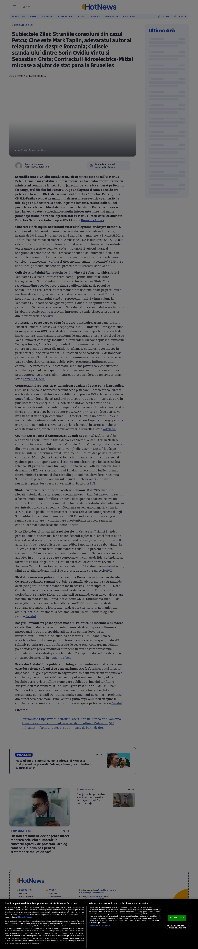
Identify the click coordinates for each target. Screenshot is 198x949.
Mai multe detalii (25, 917)
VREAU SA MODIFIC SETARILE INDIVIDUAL (176, 926)
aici (59, 933)
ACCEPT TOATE (177, 917)
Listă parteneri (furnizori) (99, 925)
